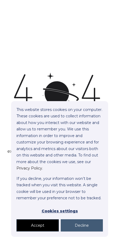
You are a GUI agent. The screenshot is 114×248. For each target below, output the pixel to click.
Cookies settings (60, 211)
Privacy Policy (29, 168)
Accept (37, 225)
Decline (82, 225)
